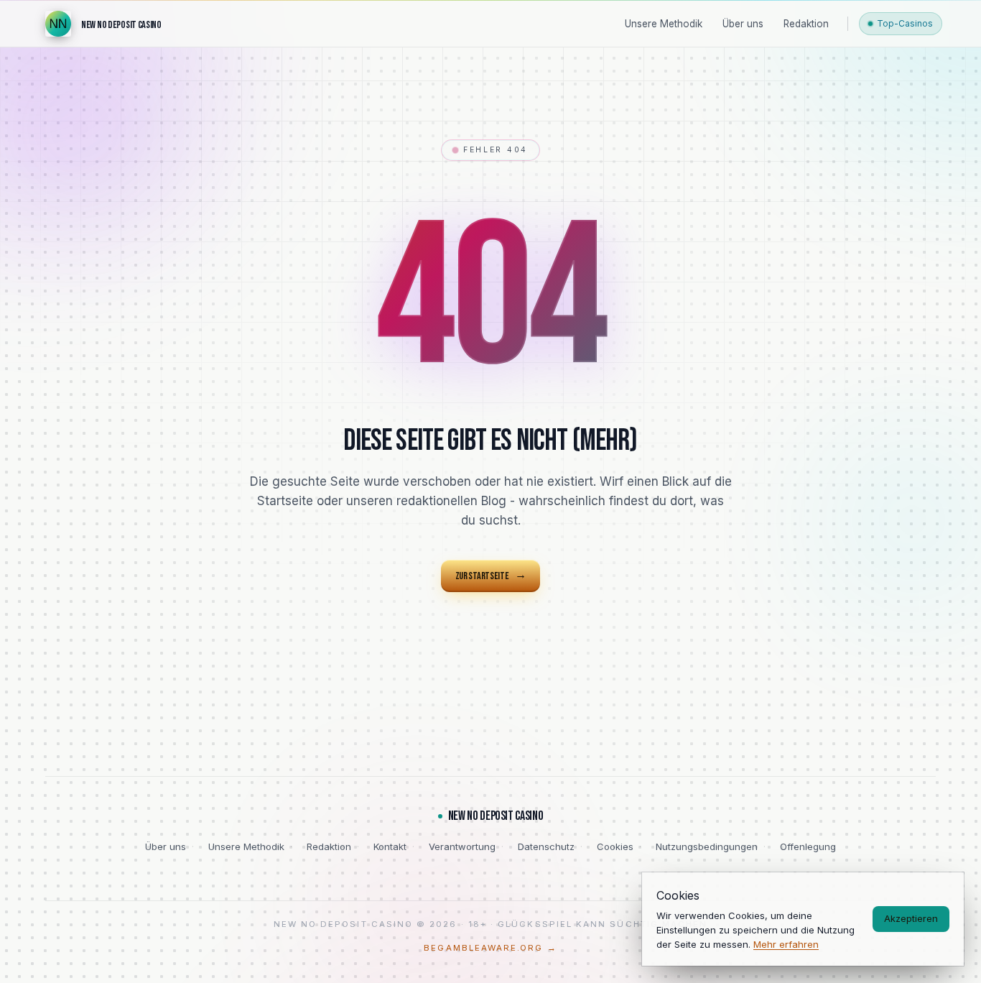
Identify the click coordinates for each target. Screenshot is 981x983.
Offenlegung (808, 846)
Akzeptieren (911, 918)
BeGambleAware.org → (490, 948)
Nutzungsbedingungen (707, 846)
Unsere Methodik (246, 846)
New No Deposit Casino (495, 815)
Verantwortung (462, 846)
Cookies (615, 846)
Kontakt (389, 846)
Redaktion (329, 846)
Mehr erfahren (786, 944)
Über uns (165, 846)
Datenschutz (546, 846)
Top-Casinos (905, 23)
